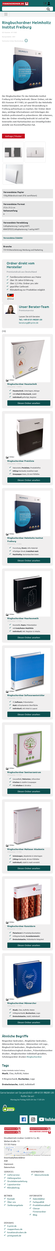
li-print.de (12, 1226)
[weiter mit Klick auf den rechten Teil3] (12, 174)
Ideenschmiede (42, 1174)
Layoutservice (13, 1184)
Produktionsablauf (41, 1205)
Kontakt (11, 1198)
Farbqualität (38, 1202)
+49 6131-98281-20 (32, 319)
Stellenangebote (15, 1205)
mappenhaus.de (14, 1229)
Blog (35, 1214)
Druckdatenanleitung (17, 1181)
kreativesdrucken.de (17, 1232)
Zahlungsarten (14, 1178)
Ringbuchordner (34, 1056)
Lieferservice (13, 1174)
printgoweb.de (14, 1235)
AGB (6, 1161)
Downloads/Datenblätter (14, 1157)
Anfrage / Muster (13, 136)
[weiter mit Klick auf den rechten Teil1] (27, 68)
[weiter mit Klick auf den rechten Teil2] (34, 152)
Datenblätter (39, 1198)
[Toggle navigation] (6, 14)
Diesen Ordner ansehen (29, 403)
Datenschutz (9, 1167)
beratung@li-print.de (28, 322)
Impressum (8, 1164)
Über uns (11, 1202)
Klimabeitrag (13, 1187)
